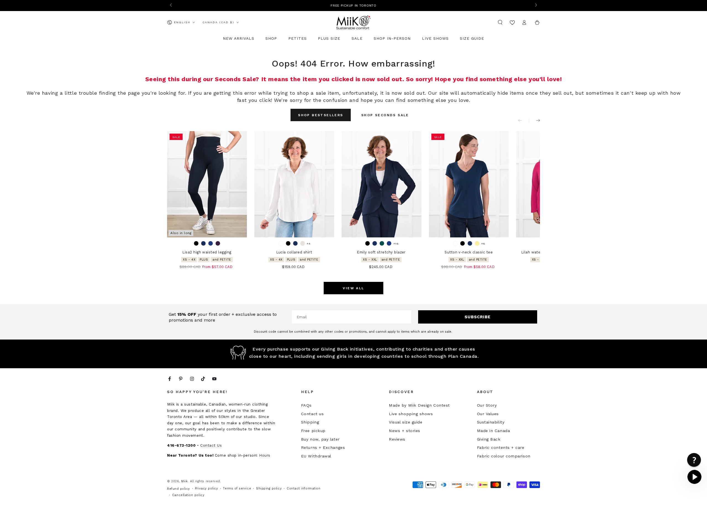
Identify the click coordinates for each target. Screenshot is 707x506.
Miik (184, 481)
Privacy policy (206, 488)
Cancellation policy (188, 495)
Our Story (487, 405)
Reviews (397, 439)
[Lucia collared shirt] (294, 184)
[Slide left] (171, 5)
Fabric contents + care (500, 447)
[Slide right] (535, 5)
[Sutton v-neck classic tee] (469, 184)
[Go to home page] (353, 22)
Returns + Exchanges (323, 447)
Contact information (303, 488)
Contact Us (211, 445)
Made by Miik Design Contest (419, 405)
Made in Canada (493, 430)
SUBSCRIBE (477, 316)
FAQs (306, 405)
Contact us (312, 414)
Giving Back (489, 439)
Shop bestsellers (320, 115)
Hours (264, 455)
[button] (500, 22)
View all (353, 288)
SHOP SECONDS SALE (385, 115)
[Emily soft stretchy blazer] (381, 184)
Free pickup (313, 430)
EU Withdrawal (316, 456)
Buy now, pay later (320, 439)
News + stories (404, 430)
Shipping (310, 422)
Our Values (488, 414)
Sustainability (491, 422)
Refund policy (178, 489)
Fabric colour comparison (504, 456)
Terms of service (237, 488)
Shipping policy (269, 488)
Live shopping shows (411, 414)
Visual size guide (405, 422)
